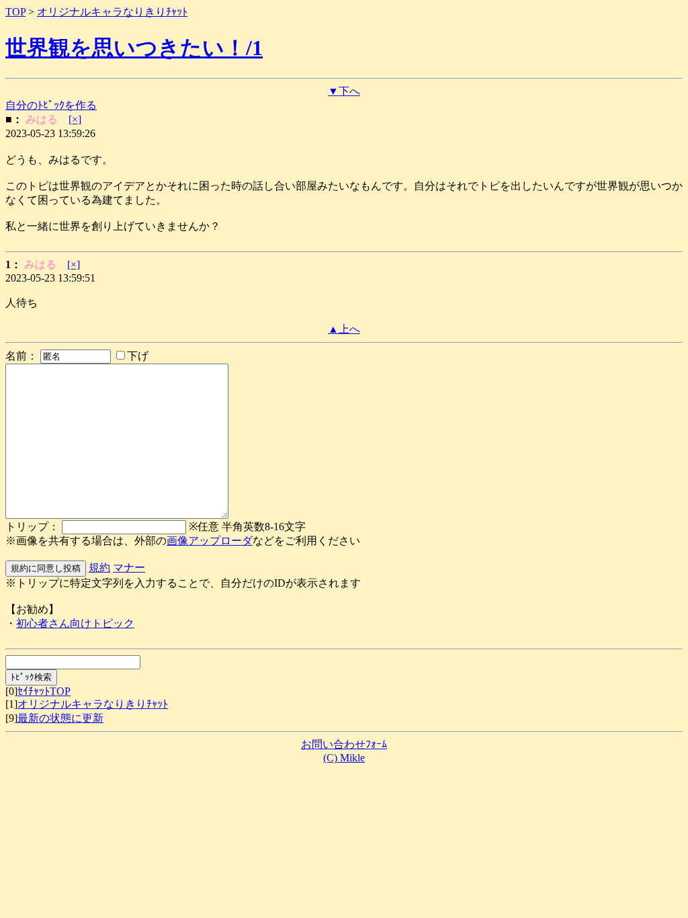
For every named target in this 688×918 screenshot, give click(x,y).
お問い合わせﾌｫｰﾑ (344, 744)
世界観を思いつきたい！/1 (134, 48)
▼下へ (344, 91)
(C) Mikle (344, 757)
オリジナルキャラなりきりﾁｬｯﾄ (112, 11)
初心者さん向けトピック (75, 623)
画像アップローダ (210, 540)
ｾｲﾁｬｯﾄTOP (44, 691)
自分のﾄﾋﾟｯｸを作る (51, 105)
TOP (15, 11)
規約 (99, 567)
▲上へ (344, 329)
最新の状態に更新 (60, 718)
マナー (129, 567)
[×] (75, 119)
